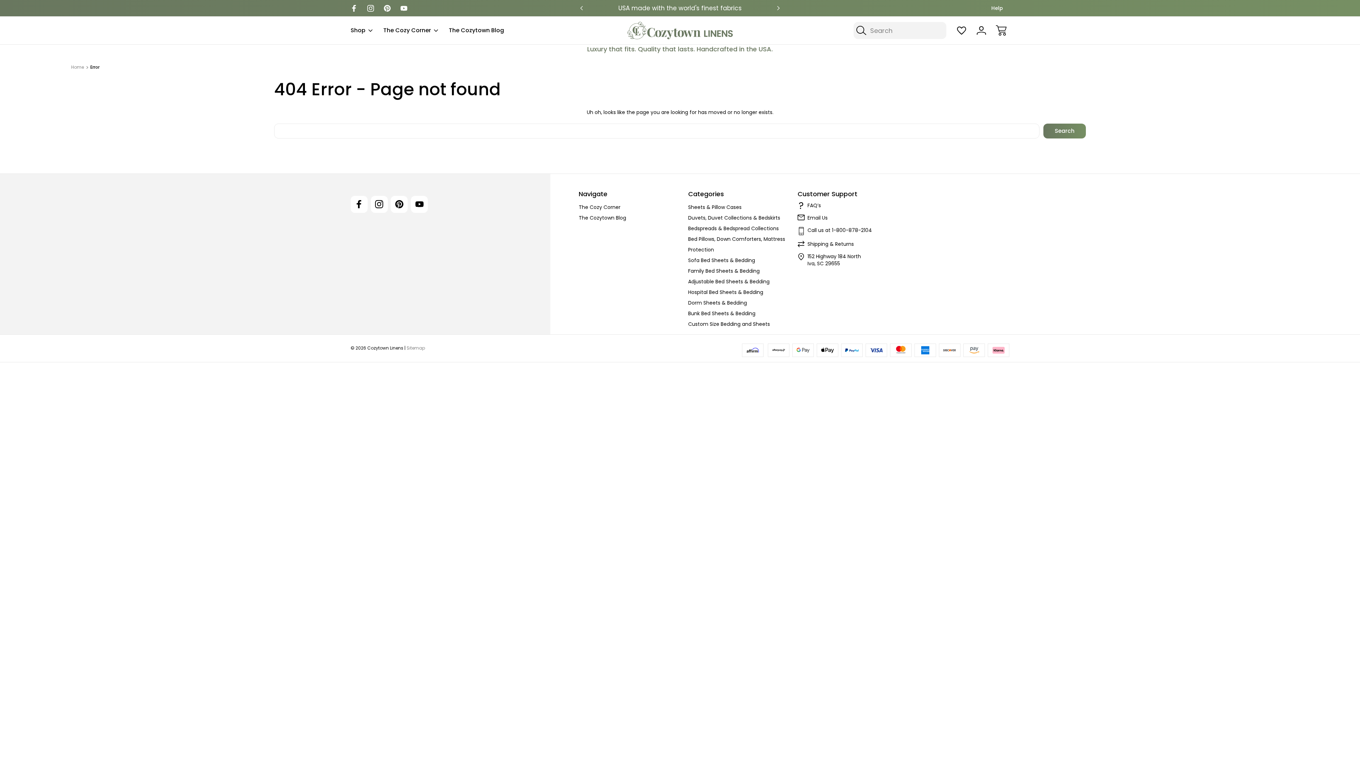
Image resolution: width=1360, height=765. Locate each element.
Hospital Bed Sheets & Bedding (725, 292)
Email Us (818, 217)
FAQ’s (814, 205)
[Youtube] (404, 8)
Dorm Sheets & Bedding (717, 302)
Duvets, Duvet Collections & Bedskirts (734, 217)
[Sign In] (981, 30)
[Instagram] (370, 8)
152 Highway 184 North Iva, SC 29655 (834, 260)
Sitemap (416, 348)
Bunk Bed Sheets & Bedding (721, 313)
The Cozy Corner (407, 30)
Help (997, 8)
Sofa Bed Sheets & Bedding (721, 260)
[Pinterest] (387, 8)
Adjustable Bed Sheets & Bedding (729, 281)
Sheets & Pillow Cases (715, 207)
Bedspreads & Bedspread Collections (733, 228)
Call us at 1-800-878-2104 (840, 230)
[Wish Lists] (961, 30)
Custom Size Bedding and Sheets (729, 324)
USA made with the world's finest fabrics (680, 8)
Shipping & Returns (831, 244)
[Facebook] (354, 8)
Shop (358, 30)
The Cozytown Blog (476, 30)
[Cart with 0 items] (1001, 30)
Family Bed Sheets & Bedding (724, 270)
